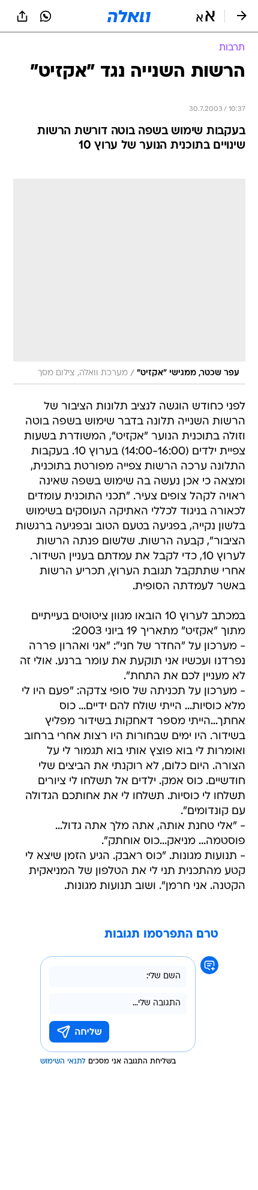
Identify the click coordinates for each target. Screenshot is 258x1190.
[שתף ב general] (22, 16)
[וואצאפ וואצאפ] (46, 16)
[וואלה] (129, 16)
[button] (205, 16)
